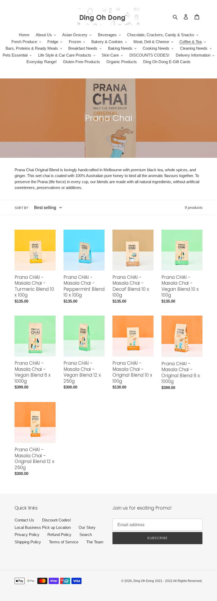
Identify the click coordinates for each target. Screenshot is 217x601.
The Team (94, 542)
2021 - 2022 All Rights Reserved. (178, 581)
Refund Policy (59, 534)
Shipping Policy (28, 542)
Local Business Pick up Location (43, 527)
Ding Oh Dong (143, 581)
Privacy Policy (27, 534)
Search (85, 534)
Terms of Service (63, 542)
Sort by (21, 208)
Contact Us (24, 520)
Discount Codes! (56, 520)
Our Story (87, 527)
